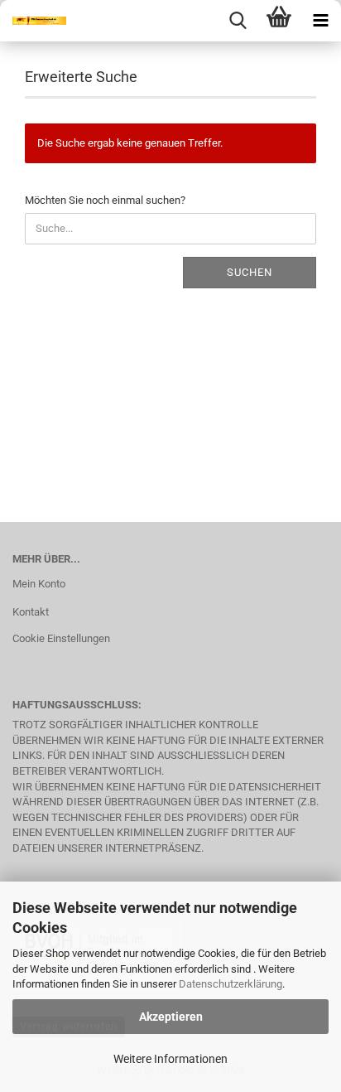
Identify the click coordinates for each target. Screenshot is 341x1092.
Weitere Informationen (170, 1058)
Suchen (249, 272)
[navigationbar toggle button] (320, 20)
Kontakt (30, 612)
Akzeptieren (171, 1016)
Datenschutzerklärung (230, 984)
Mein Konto (38, 583)
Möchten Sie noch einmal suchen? (105, 200)
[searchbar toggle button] (237, 20)
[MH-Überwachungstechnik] (33, 20)
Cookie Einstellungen (61, 638)
